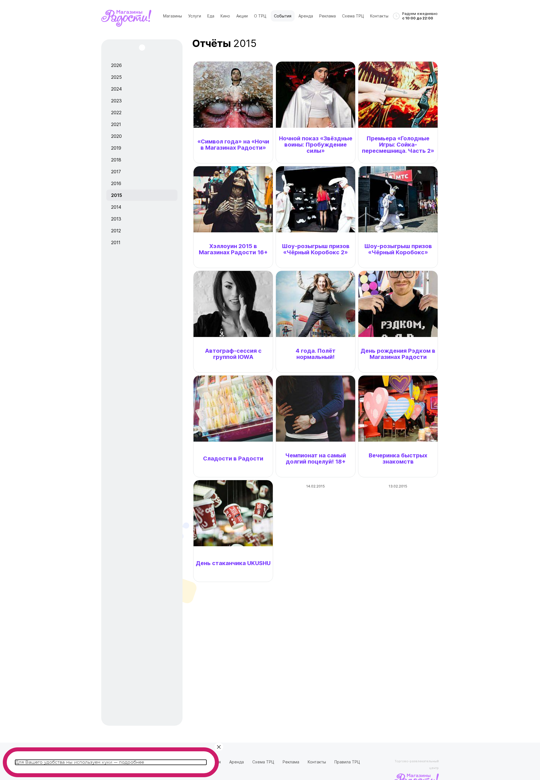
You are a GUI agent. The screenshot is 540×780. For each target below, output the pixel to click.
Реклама (327, 16)
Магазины (172, 16)
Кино (225, 16)
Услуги (194, 16)
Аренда (305, 16)
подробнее (131, 762)
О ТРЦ (260, 16)
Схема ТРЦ (353, 16)
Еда (210, 16)
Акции (242, 16)
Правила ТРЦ (347, 761)
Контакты (379, 16)
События (282, 16)
